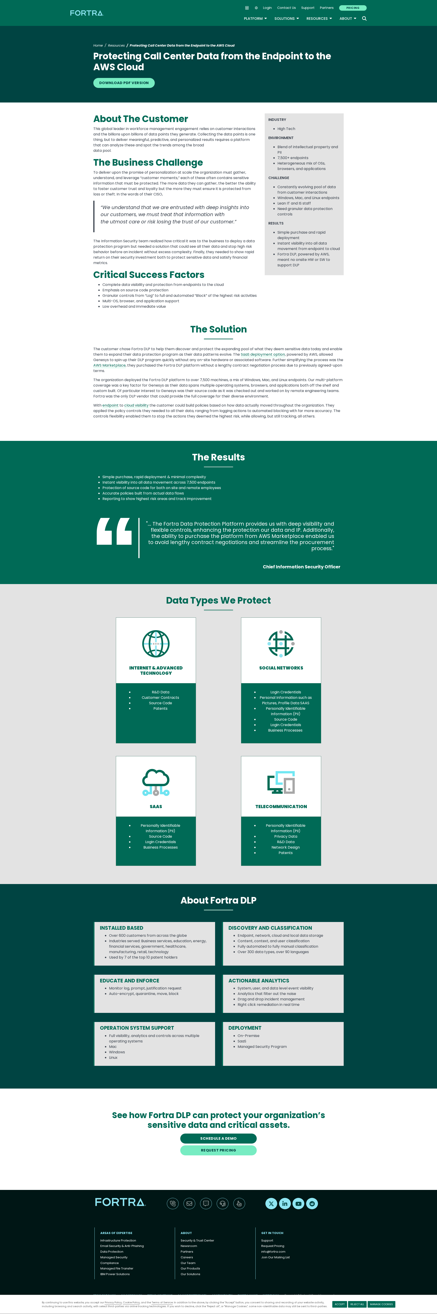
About (348, 18)
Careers (187, 1257)
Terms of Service (162, 1302)
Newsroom (189, 1246)
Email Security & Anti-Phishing (122, 1246)
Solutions (286, 18)
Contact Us (286, 7)
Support (308, 7)
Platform (255, 18)
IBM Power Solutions (115, 1274)
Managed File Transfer (116, 1268)
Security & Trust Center (197, 1240)
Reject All (357, 1304)
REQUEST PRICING (218, 1150)
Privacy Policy (113, 1302)
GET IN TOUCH (272, 1233)
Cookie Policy (131, 1302)
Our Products (190, 1268)
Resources (319, 18)
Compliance (109, 1263)
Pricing (352, 8)
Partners (327, 7)
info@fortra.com (273, 1251)
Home (98, 45)
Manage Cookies (381, 1304)
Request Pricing (272, 1246)
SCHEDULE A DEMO (218, 1138)
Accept (340, 1304)
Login (267, 7)
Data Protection (111, 1251)
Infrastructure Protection (118, 1240)
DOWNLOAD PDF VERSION (124, 82)
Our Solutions (190, 1274)
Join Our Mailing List (275, 1257)
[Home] (87, 12)
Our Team (188, 1263)
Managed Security (113, 1257)
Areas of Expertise (116, 1233)
